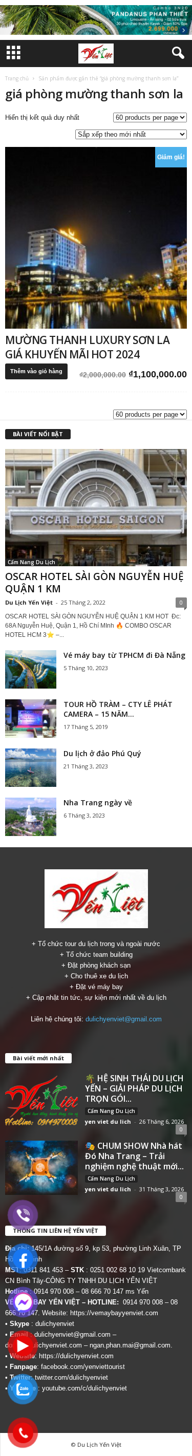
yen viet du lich (108, 1121)
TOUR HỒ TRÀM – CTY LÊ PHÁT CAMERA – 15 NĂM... (118, 709)
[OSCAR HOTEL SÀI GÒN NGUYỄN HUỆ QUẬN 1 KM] (96, 507)
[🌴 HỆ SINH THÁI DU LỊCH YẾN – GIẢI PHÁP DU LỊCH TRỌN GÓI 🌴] (41, 1100)
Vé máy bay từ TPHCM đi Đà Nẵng (124, 655)
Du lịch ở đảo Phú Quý (102, 753)
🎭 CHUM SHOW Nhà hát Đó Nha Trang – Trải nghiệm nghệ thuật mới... (134, 1156)
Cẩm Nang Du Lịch (31, 562)
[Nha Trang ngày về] (30, 817)
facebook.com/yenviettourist (83, 1367)
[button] (176, 53)
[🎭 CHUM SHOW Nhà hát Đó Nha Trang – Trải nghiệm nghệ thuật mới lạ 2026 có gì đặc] (41, 1168)
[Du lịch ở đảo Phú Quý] (30, 767)
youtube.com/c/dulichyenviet (84, 1388)
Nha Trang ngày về (97, 802)
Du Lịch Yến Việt (29, 602)
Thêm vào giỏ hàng (36, 371)
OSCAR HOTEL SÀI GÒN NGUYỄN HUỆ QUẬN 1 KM (94, 582)
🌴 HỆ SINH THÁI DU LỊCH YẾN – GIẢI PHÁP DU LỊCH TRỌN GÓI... (134, 1088)
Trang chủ (17, 78)
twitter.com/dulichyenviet (71, 1377)
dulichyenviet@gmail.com (124, 1019)
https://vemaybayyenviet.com (114, 1313)
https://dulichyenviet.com (76, 1356)
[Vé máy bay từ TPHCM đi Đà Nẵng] (30, 669)
